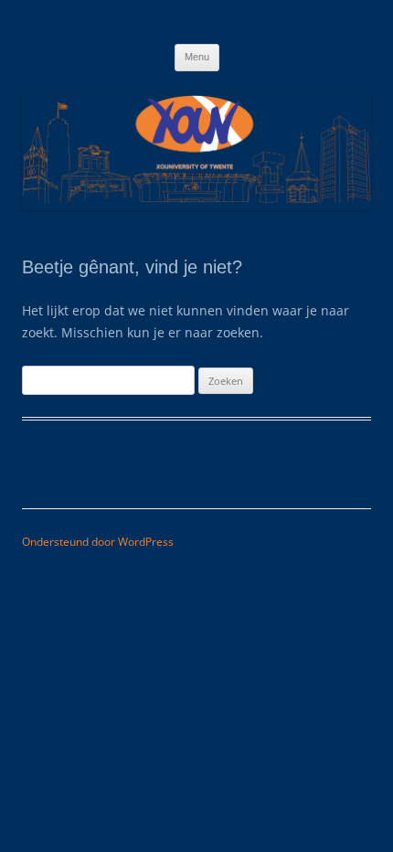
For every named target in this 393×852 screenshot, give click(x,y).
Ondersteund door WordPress (98, 541)
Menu (197, 56)
